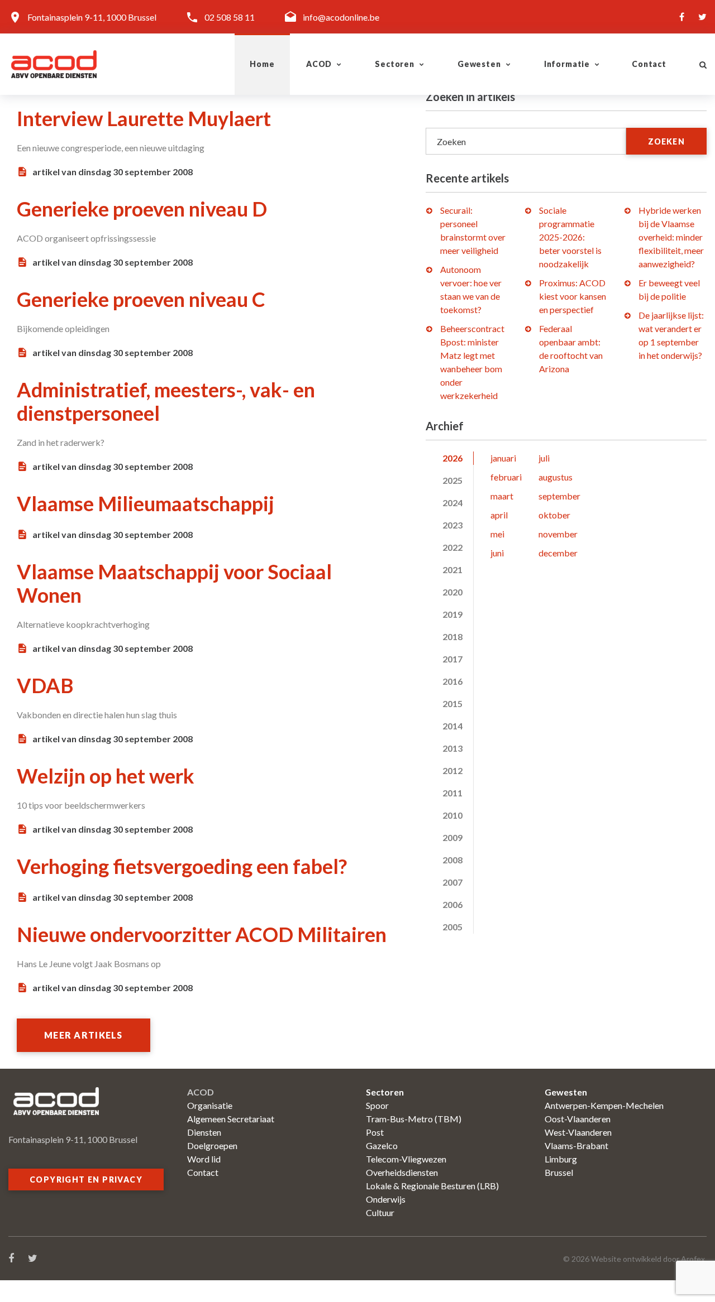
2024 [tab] (452, 502)
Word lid (204, 1159)
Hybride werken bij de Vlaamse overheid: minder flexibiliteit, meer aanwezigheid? (671, 237)
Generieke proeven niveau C (141, 299)
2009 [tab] (452, 837)
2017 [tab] (452, 659)
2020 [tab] (452, 592)
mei (497, 534)
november (558, 534)
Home (262, 64)
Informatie (567, 64)
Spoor (377, 1105)
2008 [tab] (452, 859)
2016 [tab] (452, 681)
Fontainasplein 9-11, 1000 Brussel (91, 17)
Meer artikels (83, 1035)
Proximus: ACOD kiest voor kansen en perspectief (572, 296)
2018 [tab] (452, 636)
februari (506, 477)
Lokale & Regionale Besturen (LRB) (432, 1185)
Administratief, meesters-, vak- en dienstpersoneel (166, 401)
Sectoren (394, 64)
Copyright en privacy (86, 1179)
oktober (554, 515)
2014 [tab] (452, 725)
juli (544, 458)
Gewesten (479, 64)
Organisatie (209, 1105)
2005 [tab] (452, 926)
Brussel (559, 1172)
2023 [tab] (452, 525)
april (499, 515)
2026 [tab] (452, 458)
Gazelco (382, 1145)
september (559, 496)
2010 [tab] (452, 815)
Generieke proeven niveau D (142, 208)
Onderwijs (386, 1199)
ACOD (319, 64)
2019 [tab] (452, 614)
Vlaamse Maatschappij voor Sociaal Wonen (174, 583)
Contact (649, 64)
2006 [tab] (452, 904)
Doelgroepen (212, 1145)
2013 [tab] (452, 748)
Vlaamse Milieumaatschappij (145, 503)
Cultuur (380, 1212)
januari (503, 458)
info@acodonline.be (341, 17)
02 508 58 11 (229, 17)
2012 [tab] (452, 770)
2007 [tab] (452, 882)
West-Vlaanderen (578, 1132)
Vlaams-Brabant (576, 1145)
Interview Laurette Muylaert (144, 118)
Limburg (561, 1159)
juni (497, 552)
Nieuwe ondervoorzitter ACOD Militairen (202, 934)
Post (375, 1132)
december (558, 552)
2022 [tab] (452, 547)
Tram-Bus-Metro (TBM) (413, 1118)
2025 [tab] (452, 480)
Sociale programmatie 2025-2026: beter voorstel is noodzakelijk (570, 237)
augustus (555, 477)
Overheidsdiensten (402, 1172)
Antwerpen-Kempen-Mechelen (604, 1105)
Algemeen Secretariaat (230, 1118)
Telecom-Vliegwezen (406, 1159)
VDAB (45, 685)
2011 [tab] (452, 792)
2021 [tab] (452, 569)
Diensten (204, 1132)
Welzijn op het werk (105, 775)
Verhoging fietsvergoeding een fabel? (182, 866)
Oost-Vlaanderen (578, 1118)
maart (501, 496)
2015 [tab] (452, 703)
